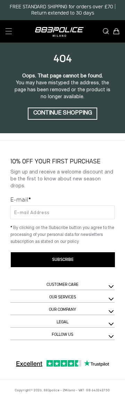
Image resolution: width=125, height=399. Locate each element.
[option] (62, 10)
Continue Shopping (62, 113)
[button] (8, 31)
